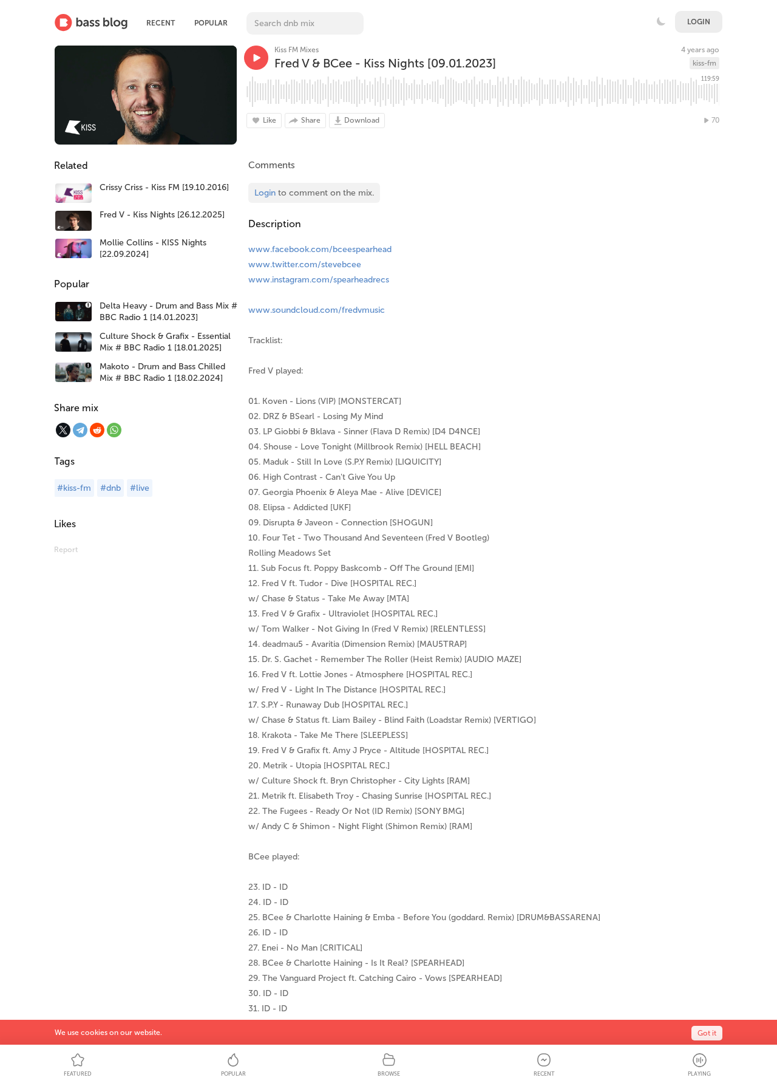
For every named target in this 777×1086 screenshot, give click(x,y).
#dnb (110, 488)
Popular (211, 23)
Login (698, 22)
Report (66, 549)
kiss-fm (704, 63)
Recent (160, 23)
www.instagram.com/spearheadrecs (318, 280)
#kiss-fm (74, 488)
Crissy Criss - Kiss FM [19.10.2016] (164, 187)
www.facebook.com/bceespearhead (320, 249)
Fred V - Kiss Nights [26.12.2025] (162, 215)
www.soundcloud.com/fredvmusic (316, 310)
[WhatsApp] (114, 430)
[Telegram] (80, 430)
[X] (63, 430)
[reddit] (97, 430)
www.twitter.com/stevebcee (304, 264)
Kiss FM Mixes (296, 50)
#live (139, 488)
